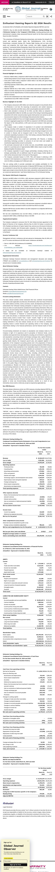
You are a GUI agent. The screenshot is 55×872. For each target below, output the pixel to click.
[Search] (43, 16)
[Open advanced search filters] (47, 16)
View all (51, 2)
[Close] (28, 841)
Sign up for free (15, 865)
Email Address (8, 858)
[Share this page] (51, 16)
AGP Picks (4, 2)
